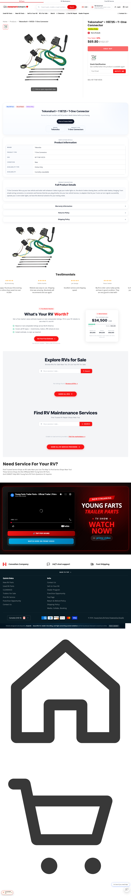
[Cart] (65, 892)
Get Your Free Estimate (45, 339)
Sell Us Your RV (32, 13)
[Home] (15, 7)
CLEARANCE (7, 590)
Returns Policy (63, 213)
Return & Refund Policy (56, 601)
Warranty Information (63, 206)
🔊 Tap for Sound (41, 533)
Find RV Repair (72, 13)
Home (5, 21)
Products (13, 21)
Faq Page (50, 597)
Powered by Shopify (117, 618)
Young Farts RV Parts (101, 618)
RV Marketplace (65, 1)
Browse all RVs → (72, 383)
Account (117, 7)
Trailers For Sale (9, 593)
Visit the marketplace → (77, 436)
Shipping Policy (64, 219)
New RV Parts (19, 13)
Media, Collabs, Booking (57, 608)
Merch (53, 13)
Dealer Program (84, 13)
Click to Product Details (65, 121)
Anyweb (28, 626)
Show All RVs (64, 394)
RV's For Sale (43, 13)
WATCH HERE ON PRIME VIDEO (41, 541)
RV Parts (21, 1)
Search (72, 7)
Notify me (119, 71)
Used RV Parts (7, 13)
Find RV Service (109, 1)
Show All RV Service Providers (64, 447)
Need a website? (113, 626)
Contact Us (122, 13)
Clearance (61, 13)
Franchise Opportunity (12, 601)
